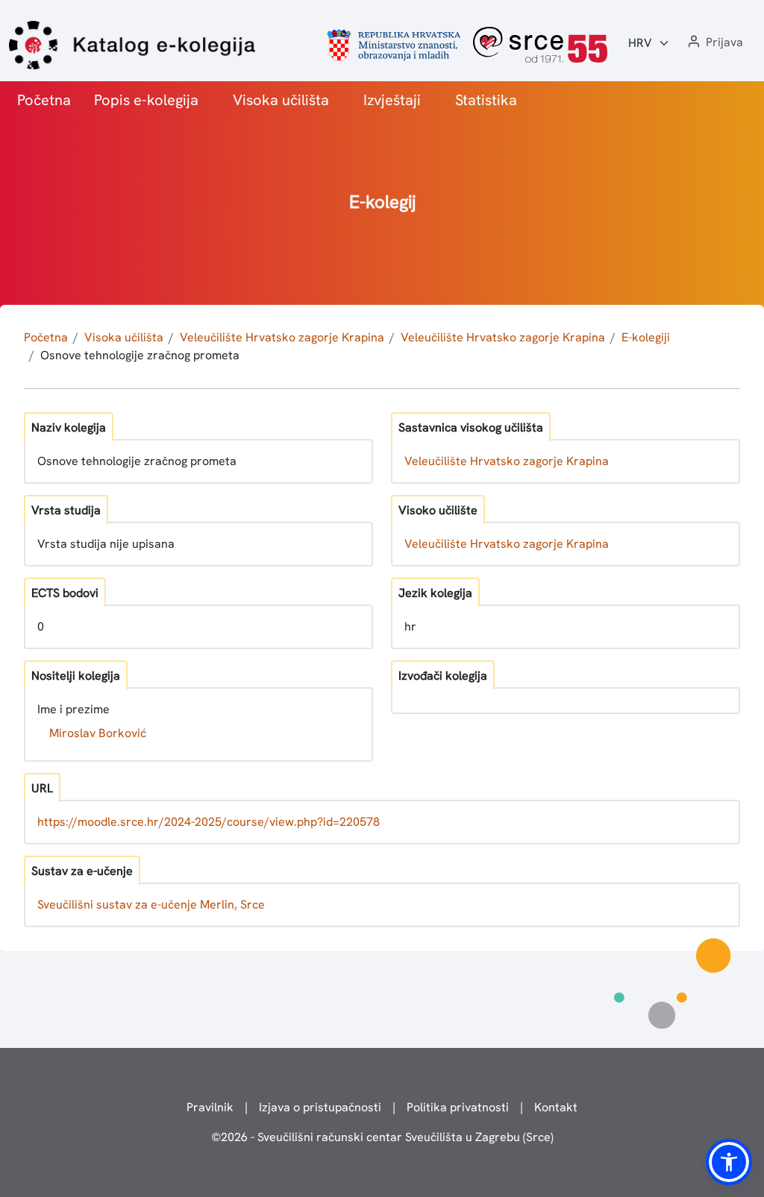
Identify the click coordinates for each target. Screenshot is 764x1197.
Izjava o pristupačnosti (320, 1107)
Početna (44, 100)
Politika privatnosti (458, 1107)
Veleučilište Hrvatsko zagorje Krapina (282, 337)
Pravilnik (210, 1107)
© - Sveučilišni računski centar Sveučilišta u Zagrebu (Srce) (382, 1137)
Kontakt (555, 1107)
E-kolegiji (645, 337)
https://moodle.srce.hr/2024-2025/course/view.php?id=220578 (208, 822)
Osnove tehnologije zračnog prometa (139, 355)
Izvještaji (392, 100)
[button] (714, 43)
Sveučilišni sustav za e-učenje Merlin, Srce (151, 904)
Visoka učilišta (281, 100)
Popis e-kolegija (146, 100)
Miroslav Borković (97, 733)
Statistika (486, 100)
